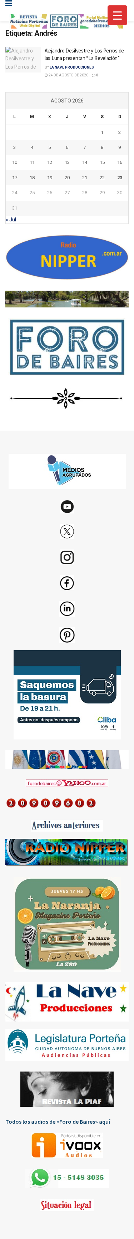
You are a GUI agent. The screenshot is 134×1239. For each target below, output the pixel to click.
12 (49, 162)
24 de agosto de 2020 (68, 75)
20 (67, 177)
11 (32, 162)
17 (14, 177)
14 (84, 162)
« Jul (11, 219)
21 (84, 177)
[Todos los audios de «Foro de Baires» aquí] (67, 1145)
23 (119, 177)
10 (14, 162)
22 (102, 177)
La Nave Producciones (72, 67)
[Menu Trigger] (117, 15)
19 (49, 177)
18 (32, 177)
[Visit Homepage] (66, 21)
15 (102, 162)
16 (119, 162)
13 (67, 162)
